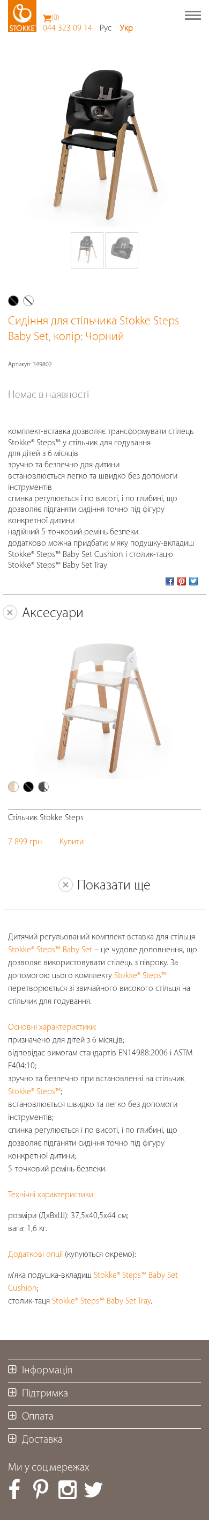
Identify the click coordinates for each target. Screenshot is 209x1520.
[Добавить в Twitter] (193, 581)
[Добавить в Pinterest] (181, 581)
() (55, 18)
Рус (105, 28)
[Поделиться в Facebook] (170, 581)
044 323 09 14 (67, 28)
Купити (71, 842)
